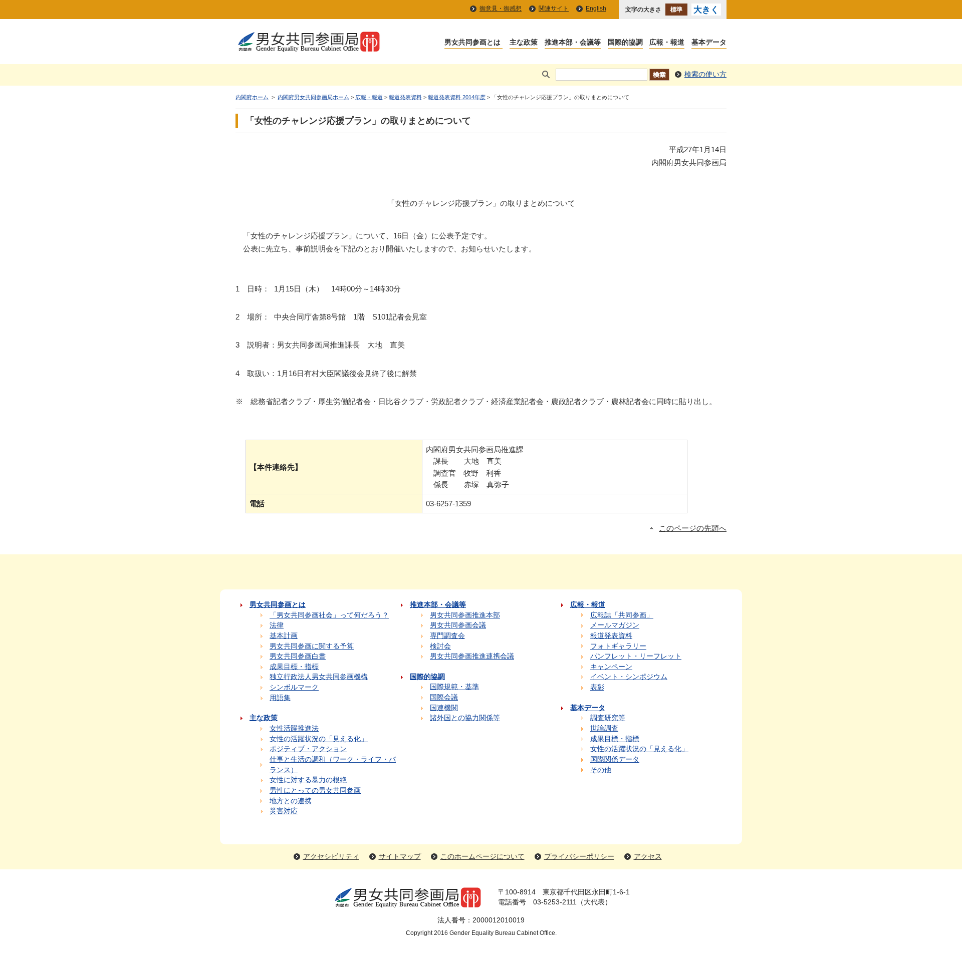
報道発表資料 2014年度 (457, 97)
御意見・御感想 (500, 8)
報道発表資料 (405, 97)
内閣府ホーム (252, 97)
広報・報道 (369, 97)
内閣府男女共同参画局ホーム (313, 97)
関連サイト (554, 8)
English (596, 8)
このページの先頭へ (693, 528)
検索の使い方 (705, 74)
